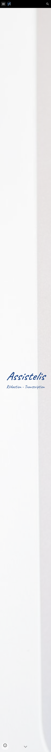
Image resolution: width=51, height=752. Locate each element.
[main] (25, 380)
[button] (3, 4)
